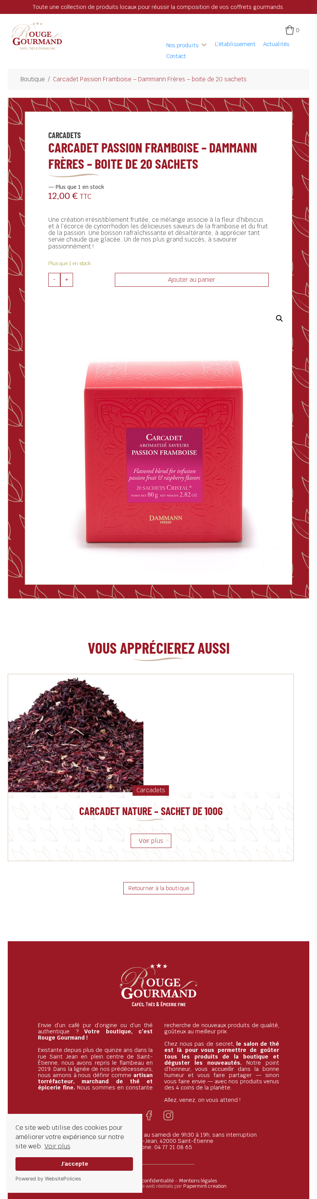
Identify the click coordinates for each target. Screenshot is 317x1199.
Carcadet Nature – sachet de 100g (151, 810)
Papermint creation (205, 1186)
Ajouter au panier (191, 279)
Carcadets (64, 135)
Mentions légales (198, 1180)
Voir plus (57, 1146)
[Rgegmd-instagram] (168, 1115)
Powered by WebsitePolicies (48, 1179)
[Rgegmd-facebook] (149, 1115)
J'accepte (74, 1163)
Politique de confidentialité (144, 1180)
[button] (186, 45)
